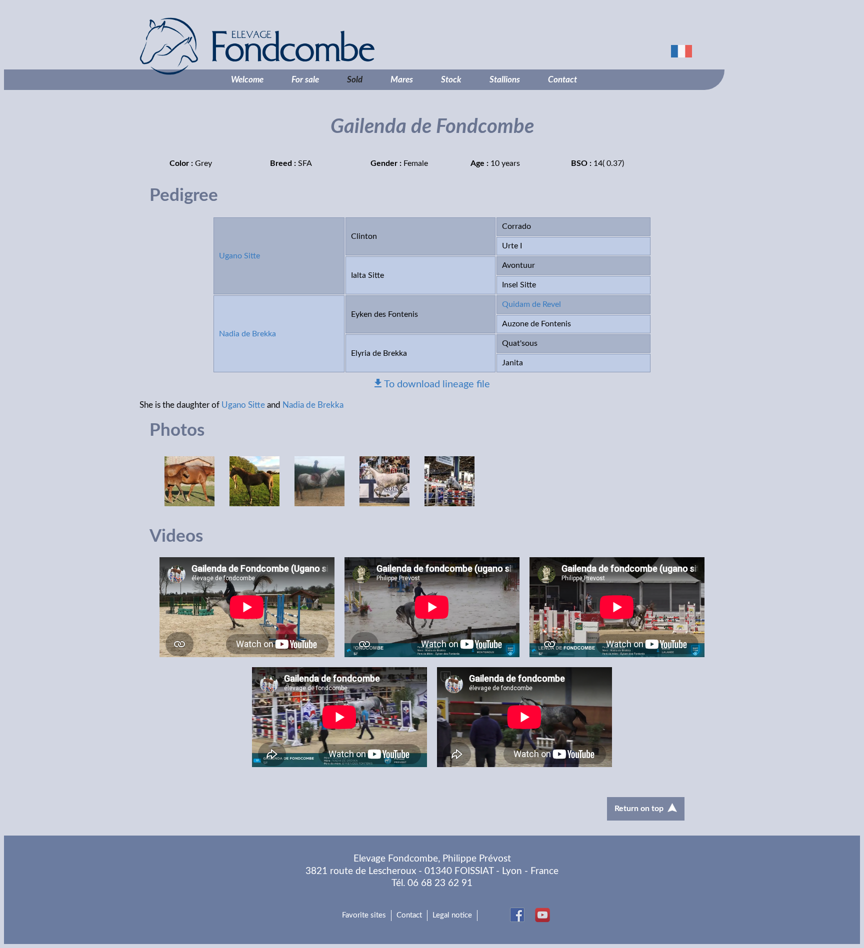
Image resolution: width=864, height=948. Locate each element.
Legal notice (452, 915)
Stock (451, 79)
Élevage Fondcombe (309, 46)
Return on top (639, 809)
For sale (305, 79)
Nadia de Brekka (247, 334)
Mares (401, 79)
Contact (562, 79)
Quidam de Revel (531, 304)
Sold (354, 79)
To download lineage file (437, 384)
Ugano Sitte (239, 256)
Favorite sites (364, 915)
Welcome (247, 79)
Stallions (505, 79)
